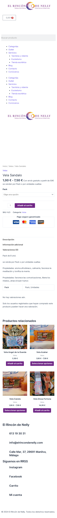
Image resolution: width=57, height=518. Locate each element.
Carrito (13, 485)
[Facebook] (6, 478)
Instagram (15, 467)
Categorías (13, 46)
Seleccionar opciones (42, 363)
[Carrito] (6, 487)
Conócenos (13, 72)
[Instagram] (6, 469)
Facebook (15, 476)
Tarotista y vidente (19, 56)
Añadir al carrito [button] (14, 363)
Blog (10, 65)
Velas (11, 166)
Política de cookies (42, 502)
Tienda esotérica (18, 62)
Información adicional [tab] (13, 245)
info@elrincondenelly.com (26, 442)
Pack (5, 189)
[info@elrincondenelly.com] (6, 444)
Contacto (12, 68)
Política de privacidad (22, 502)
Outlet (11, 49)
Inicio (5, 166)
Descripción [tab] (8, 239)
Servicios (12, 53)
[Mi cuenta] (6, 496)
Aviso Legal (6, 502)
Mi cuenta (15, 494)
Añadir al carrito (24, 205)
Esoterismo (16, 59)
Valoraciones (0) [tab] (10, 250)
